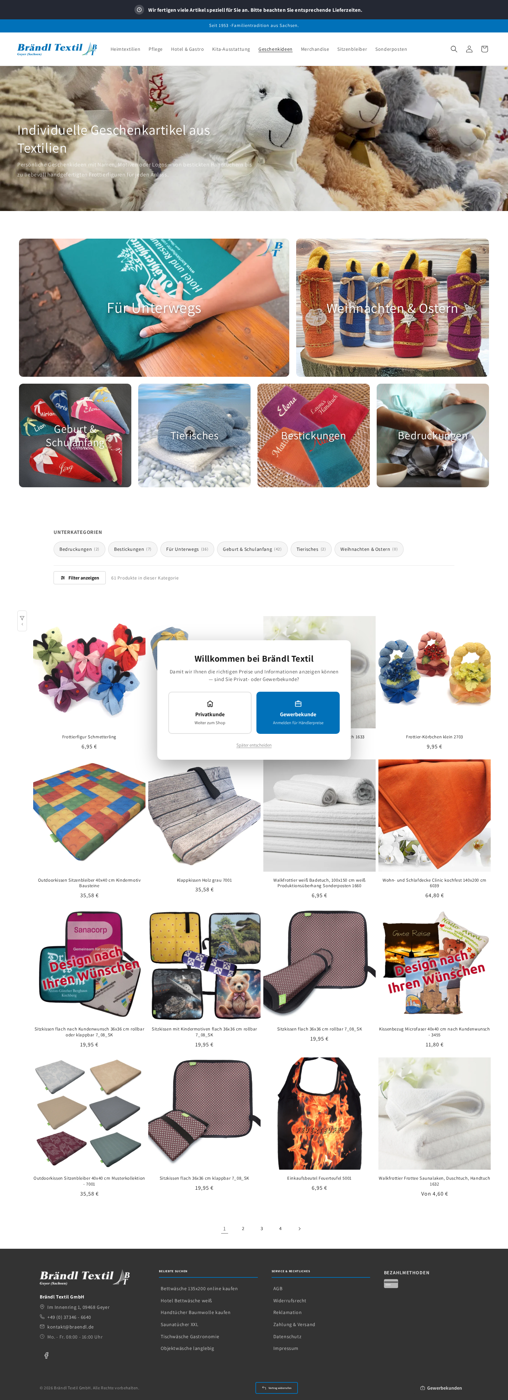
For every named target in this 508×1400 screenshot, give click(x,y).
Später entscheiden (254, 745)
